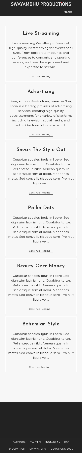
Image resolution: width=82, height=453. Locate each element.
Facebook (20, 442)
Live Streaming (41, 33)
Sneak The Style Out (41, 149)
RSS (66, 442)
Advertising (41, 91)
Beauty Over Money (41, 266)
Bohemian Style (40, 324)
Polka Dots (41, 207)
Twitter (36, 442)
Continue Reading (41, 76)
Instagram (53, 442)
